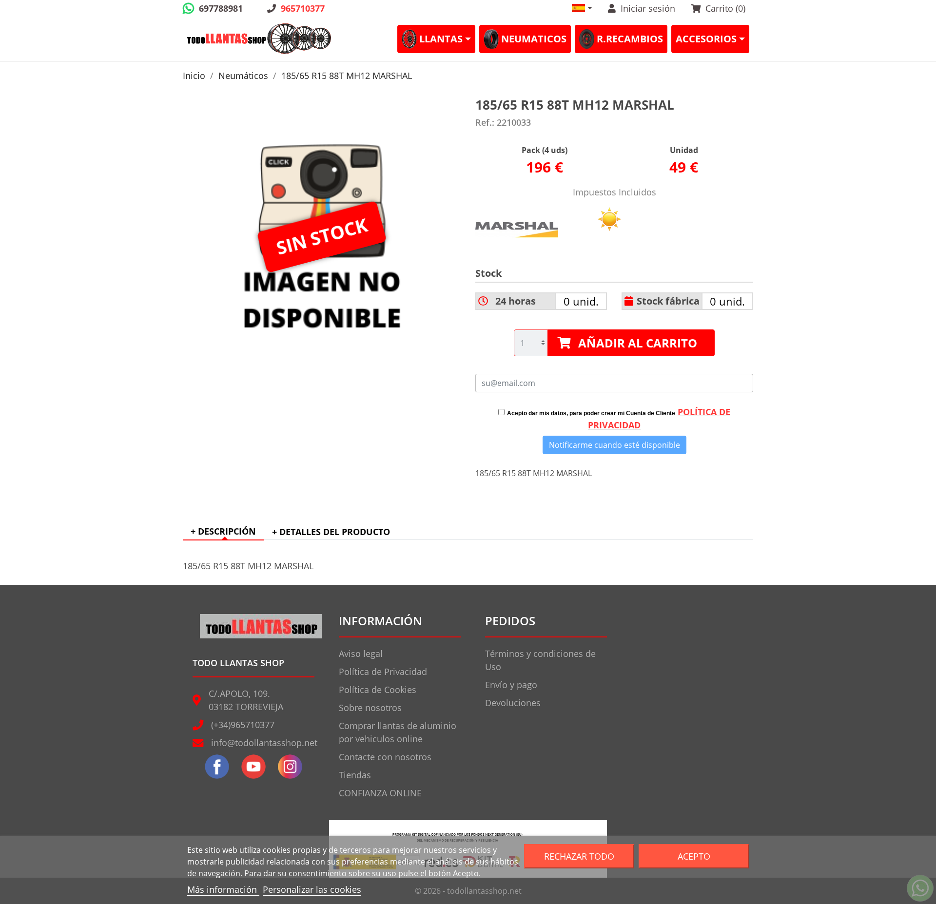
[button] (582, 8)
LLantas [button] (441, 38)
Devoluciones (513, 703)
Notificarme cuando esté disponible (614, 445)
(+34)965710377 (242, 725)
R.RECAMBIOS (630, 38)
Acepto (694, 856)
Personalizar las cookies (312, 889)
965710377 (303, 8)
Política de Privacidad (383, 671)
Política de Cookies (377, 689)
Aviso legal (361, 653)
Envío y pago (511, 685)
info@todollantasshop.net (264, 743)
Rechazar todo (579, 856)
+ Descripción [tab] (223, 531)
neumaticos (533, 38)
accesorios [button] (706, 38)
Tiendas (355, 775)
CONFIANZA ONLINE (380, 793)
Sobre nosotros (370, 707)
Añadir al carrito (637, 343)
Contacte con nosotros (385, 757)
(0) (725, 8)
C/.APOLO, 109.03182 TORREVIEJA (246, 700)
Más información (223, 889)
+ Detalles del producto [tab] (331, 532)
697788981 (221, 8)
